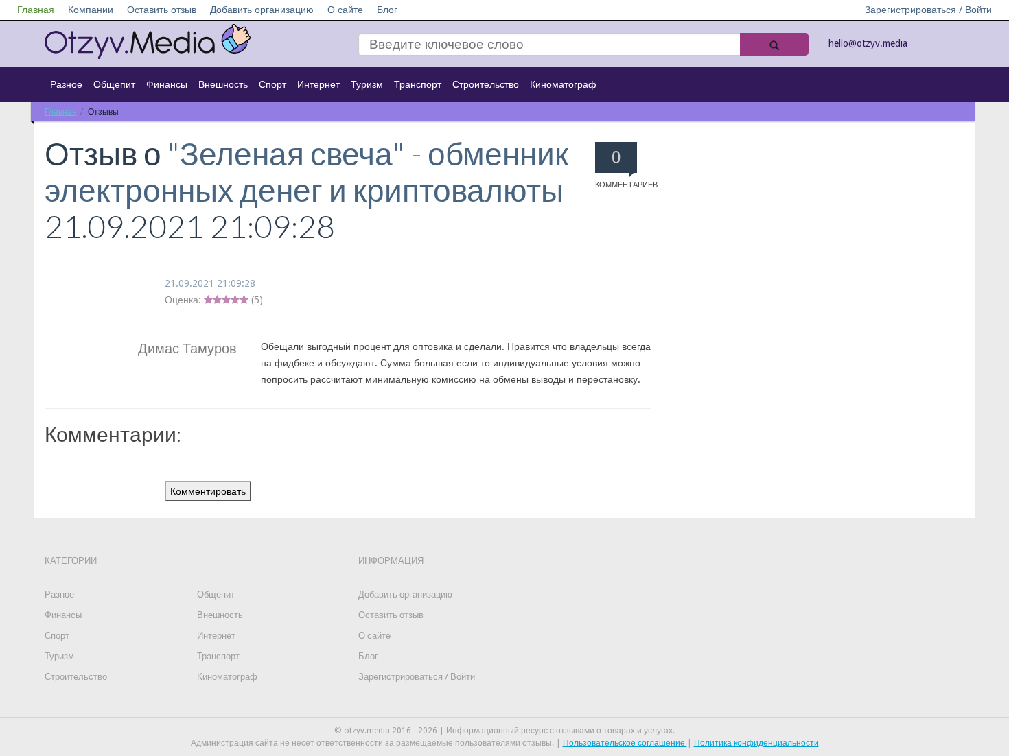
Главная (35, 9)
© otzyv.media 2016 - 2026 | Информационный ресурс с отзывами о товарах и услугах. (504, 730)
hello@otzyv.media (867, 43)
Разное (66, 84)
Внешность (223, 84)
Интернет (318, 84)
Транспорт (417, 84)
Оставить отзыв (161, 9)
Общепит (114, 84)
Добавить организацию (262, 9)
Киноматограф (563, 84)
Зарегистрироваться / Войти (928, 9)
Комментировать (208, 491)
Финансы (166, 84)
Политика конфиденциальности (756, 743)
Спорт (272, 84)
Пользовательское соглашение (625, 743)
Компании (90, 9)
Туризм (367, 84)
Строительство (485, 84)
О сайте (345, 9)
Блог (387, 9)
